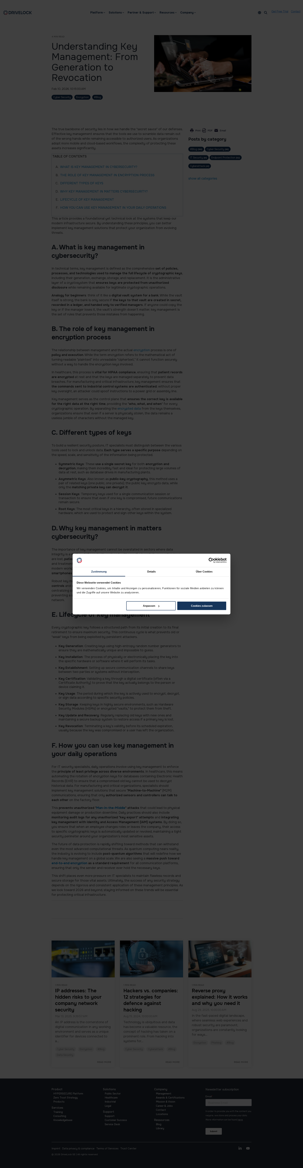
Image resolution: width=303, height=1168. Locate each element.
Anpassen (149, 605)
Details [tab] (151, 571)
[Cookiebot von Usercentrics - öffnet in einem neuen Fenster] (211, 560)
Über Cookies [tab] (204, 571)
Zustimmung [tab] (99, 571)
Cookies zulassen (202, 605)
